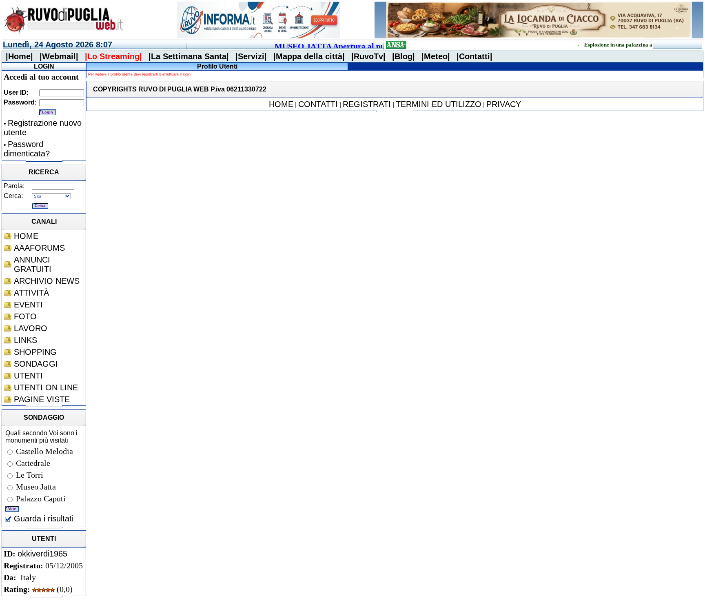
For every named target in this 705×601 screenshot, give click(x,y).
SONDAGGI (36, 363)
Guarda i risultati (42, 518)
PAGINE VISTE (42, 399)
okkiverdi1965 (42, 553)
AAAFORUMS (39, 247)
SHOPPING (35, 351)
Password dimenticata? (27, 149)
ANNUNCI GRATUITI (32, 264)
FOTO (25, 316)
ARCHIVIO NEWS (47, 280)
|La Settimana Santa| (189, 56)
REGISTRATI (367, 104)
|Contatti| (474, 56)
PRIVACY (503, 104)
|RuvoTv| (368, 56)
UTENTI (28, 375)
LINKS (25, 340)
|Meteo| (435, 56)
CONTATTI (318, 104)
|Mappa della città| (309, 56)
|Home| (19, 56)
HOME (26, 235)
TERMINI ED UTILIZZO (438, 104)
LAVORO (30, 328)
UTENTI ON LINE (46, 387)
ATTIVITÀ (31, 292)
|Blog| (403, 56)
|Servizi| (251, 56)
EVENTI (28, 304)
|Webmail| (59, 56)
